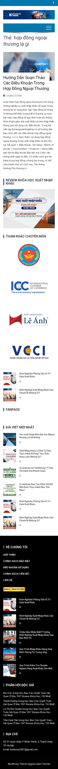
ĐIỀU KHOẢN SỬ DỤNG (16, 567)
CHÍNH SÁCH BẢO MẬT (17, 561)
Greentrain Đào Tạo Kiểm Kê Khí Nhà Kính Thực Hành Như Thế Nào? (36, 487)
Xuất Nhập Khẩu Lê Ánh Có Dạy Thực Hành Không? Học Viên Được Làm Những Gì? (35, 453)
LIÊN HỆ (8, 580)
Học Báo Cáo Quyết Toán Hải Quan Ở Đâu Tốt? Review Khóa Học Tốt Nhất (27, 695)
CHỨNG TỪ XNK (14, 95)
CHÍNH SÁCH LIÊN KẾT (16, 573)
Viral (30, 764)
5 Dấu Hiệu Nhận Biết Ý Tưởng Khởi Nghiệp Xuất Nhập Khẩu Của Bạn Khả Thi (36, 635)
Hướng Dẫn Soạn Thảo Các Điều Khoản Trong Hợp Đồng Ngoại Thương (26, 83)
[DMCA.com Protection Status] (14, 589)
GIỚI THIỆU (9, 554)
